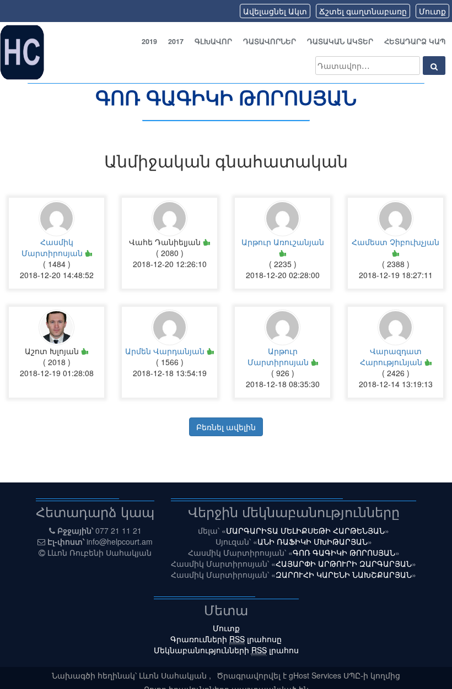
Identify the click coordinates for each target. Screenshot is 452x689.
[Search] (434, 65)
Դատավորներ (269, 41)
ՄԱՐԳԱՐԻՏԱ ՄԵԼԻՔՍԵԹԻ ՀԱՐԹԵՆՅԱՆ (305, 530)
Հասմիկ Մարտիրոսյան (53, 247)
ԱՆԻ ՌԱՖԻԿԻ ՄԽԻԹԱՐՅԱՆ (312, 541)
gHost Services (316, 675)
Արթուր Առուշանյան (282, 241)
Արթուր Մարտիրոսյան (279, 356)
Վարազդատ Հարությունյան (392, 356)
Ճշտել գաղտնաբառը (363, 11)
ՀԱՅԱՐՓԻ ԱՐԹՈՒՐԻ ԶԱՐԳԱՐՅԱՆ (344, 563)
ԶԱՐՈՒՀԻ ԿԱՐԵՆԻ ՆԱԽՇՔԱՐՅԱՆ (344, 574)
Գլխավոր (213, 41)
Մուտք (432, 11)
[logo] (22, 51)
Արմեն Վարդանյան (166, 350)
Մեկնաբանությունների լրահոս (226, 649)
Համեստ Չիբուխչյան (395, 241)
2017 (176, 41)
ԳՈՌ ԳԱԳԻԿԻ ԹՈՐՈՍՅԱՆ (226, 97)
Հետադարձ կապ (414, 41)
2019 (149, 41)
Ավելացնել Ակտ (275, 11)
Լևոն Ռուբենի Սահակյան (99, 552)
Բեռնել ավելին (226, 426)
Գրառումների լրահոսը (226, 638)
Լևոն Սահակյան (174, 675)
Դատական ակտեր (340, 41)
